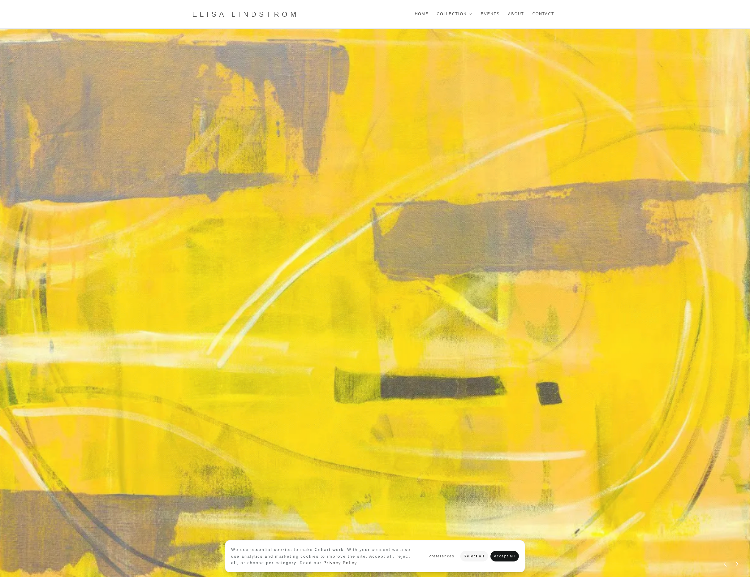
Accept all (504, 556)
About (516, 14)
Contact (543, 14)
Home (422, 14)
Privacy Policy (340, 562)
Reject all (474, 556)
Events (490, 14)
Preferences (441, 556)
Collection (452, 14)
